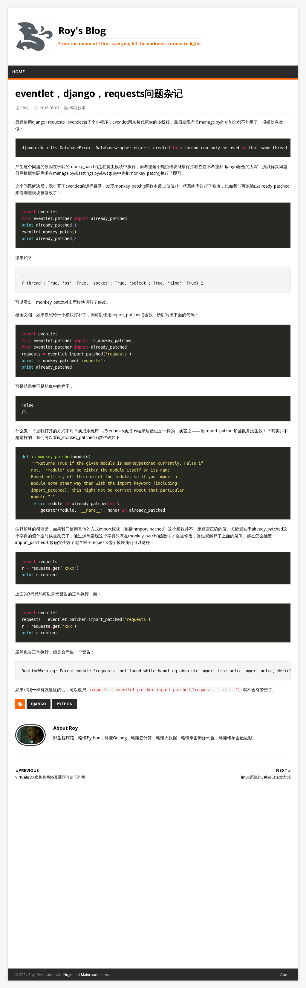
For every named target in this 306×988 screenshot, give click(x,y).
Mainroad (89, 974)
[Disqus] (153, 877)
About (285, 974)
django (38, 703)
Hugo (68, 974)
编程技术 (77, 107)
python (65, 703)
